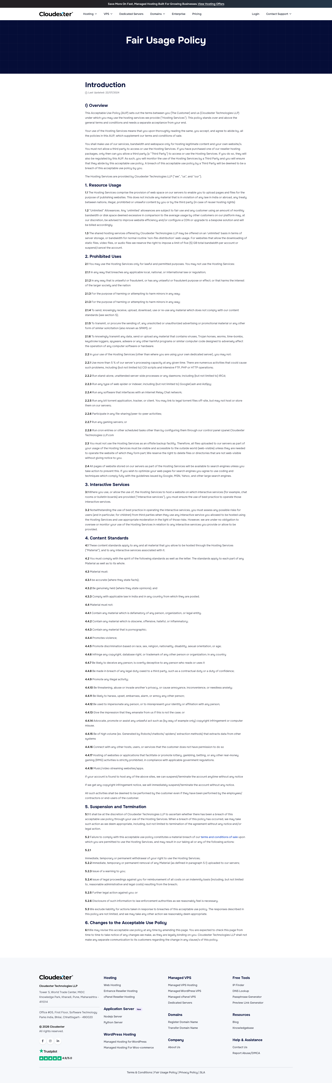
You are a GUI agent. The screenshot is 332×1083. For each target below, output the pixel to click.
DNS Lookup (241, 991)
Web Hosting (112, 985)
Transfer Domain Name (183, 1028)
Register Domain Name (183, 1022)
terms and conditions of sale (219, 837)
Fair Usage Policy (165, 1072)
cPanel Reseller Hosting (119, 997)
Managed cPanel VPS (182, 997)
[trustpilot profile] (69, 1051)
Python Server (113, 1022)
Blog (236, 1022)
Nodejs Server (113, 1016)
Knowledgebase (243, 1028)
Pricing (196, 14)
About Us (174, 1047)
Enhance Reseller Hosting (120, 991)
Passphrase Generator (247, 997)
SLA (202, 1072)
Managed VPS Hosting (182, 985)
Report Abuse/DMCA (246, 1053)
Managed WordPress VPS (184, 991)
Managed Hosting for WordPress (125, 1041)
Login (255, 14)
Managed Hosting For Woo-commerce (129, 1047)
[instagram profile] (50, 1041)
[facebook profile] (42, 1041)
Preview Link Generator (248, 1002)
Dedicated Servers (131, 14)
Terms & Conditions (139, 1072)
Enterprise (178, 14)
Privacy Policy (188, 1072)
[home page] (56, 14)
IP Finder (238, 985)
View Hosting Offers (211, 4)
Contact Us (240, 1047)
